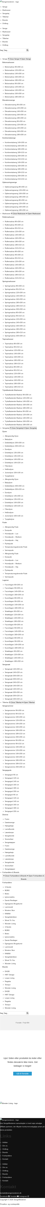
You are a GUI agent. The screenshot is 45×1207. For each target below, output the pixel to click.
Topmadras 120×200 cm (14, 350)
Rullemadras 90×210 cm (14, 228)
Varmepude (9, 550)
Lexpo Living (9, 978)
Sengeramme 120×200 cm (15, 720)
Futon (7, 819)
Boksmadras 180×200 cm (14, 80)
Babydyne (8, 439)
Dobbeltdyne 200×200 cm (14, 443)
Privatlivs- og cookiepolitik (9, 1204)
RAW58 (7, 914)
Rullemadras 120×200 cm (14, 231)
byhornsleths (10, 897)
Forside (18, 1023)
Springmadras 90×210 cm (14, 289)
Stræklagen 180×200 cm (14, 621)
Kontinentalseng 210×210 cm (16, 159)
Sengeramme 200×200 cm (15, 737)
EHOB (7, 971)
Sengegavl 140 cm (12, 781)
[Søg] (27, 50)
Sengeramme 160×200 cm (15, 727)
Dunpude (8, 530)
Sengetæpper (10, 842)
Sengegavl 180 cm (12, 788)
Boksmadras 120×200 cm (14, 70)
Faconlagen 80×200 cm (14, 585)
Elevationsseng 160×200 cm (15, 115)
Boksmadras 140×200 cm (14, 73)
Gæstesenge (10, 822)
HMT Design (9, 975)
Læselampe (9, 832)
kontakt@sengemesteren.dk (10, 1193)
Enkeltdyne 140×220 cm (14, 463)
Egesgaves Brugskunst (13, 904)
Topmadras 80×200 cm (13, 344)
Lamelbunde (9, 829)
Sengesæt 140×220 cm (13, 672)
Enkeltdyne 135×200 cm (14, 453)
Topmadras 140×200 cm (14, 354)
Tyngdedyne (9, 476)
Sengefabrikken (11, 917)
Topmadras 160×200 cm (14, 357)
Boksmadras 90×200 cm (14, 67)
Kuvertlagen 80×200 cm (14, 598)
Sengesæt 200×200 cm (13, 676)
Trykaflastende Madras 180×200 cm (18, 408)
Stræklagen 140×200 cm (14, 618)
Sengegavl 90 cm (11, 775)
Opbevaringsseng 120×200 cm (16, 190)
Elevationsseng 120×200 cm (15, 108)
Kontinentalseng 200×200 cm (16, 156)
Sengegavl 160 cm (12, 785)
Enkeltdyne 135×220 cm (14, 456)
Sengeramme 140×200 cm (15, 724)
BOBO (7, 890)
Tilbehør (5, 17)
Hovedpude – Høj (11, 540)
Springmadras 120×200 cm (15, 292)
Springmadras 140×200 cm (15, 296)
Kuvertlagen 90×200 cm (14, 601)
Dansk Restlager (11, 900)
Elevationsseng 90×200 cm (15, 105)
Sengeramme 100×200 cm (15, 717)
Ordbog (5, 23)
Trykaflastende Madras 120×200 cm (18, 398)
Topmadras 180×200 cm (14, 360)
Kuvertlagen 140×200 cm (14, 605)
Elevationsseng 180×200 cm (15, 118)
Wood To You (10, 920)
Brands (5, 20)
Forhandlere (7, 1156)
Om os (4, 1146)
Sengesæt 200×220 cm (13, 679)
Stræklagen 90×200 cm (13, 611)
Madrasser (6, 10)
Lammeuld (9, 907)
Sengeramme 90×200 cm (14, 710)
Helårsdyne (9, 469)
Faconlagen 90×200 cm (14, 588)
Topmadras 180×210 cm (14, 363)
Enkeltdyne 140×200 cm (14, 459)
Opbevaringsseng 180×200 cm (16, 197)
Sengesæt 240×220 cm (13, 682)
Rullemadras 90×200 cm (14, 225)
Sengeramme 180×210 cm (15, 734)
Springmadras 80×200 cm (14, 286)
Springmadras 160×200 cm (15, 299)
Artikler (5, 1142)
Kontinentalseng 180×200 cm (16, 149)
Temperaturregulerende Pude (16, 547)
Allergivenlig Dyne (11, 436)
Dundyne (8, 449)
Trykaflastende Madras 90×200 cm (18, 395)
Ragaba (8, 981)
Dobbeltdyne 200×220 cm (14, 446)
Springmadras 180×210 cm (15, 306)
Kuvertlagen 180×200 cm (14, 608)
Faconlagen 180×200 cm (14, 595)
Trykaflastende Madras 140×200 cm (18, 401)
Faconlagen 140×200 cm (14, 591)
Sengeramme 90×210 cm (14, 714)
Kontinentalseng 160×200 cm (16, 146)
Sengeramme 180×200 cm (15, 730)
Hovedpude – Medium (13, 537)
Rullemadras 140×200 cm (14, 235)
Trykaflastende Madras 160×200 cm (18, 405)
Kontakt (5, 1159)
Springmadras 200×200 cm (15, 309)
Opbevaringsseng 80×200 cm (16, 187)
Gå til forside (22, 1073)
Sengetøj (5, 13)
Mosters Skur (10, 910)
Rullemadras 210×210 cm (14, 248)
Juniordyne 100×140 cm (14, 473)
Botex (7, 894)
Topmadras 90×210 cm (13, 347)
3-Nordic (8, 887)
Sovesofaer (9, 839)
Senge (4, 7)
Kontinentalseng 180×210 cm (16, 152)
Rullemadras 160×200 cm (14, 238)
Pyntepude (9, 544)
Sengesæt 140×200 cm (13, 669)
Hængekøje (9, 826)
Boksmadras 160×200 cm (14, 77)
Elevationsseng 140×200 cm (15, 111)
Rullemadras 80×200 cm (14, 221)
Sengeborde (9, 836)
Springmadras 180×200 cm (15, 302)
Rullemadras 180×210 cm (14, 245)
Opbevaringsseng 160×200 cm (16, 193)
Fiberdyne (8, 466)
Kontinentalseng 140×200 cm (16, 142)
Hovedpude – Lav (11, 534)
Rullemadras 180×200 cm (14, 241)
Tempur (8, 985)
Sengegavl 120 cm (12, 778)
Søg (1, 50)
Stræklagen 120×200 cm (14, 615)
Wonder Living (10, 924)
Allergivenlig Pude (11, 527)
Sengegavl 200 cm (12, 791)
